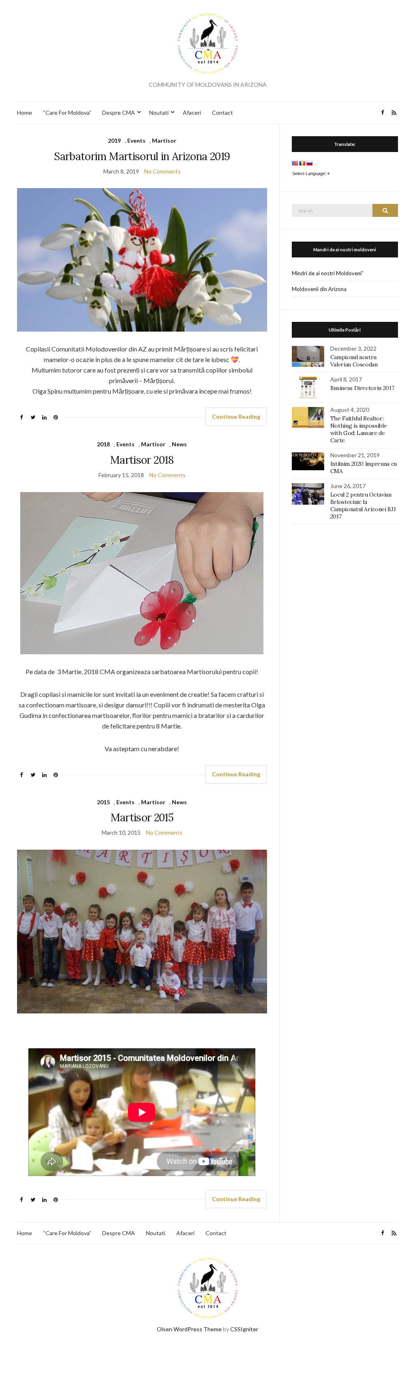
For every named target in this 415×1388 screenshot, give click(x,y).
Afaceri (192, 112)
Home (24, 112)
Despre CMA (118, 112)
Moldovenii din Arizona (319, 289)
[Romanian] (302, 163)
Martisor (164, 140)
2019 (114, 140)
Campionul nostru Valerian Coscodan (354, 360)
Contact (222, 112)
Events (136, 140)
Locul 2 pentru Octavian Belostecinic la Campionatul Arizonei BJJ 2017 (363, 505)
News (179, 444)
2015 (103, 802)
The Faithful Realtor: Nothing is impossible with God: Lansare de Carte (358, 429)
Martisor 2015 (142, 817)
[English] (295, 163)
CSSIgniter (244, 1329)
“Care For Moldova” (67, 112)
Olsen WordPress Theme (189, 1329)
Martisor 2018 (142, 460)
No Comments (162, 171)
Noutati (159, 112)
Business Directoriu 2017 (362, 388)
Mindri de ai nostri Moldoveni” (328, 273)
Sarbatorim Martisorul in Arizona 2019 (142, 156)
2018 (103, 444)
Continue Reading (236, 416)
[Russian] (309, 163)
